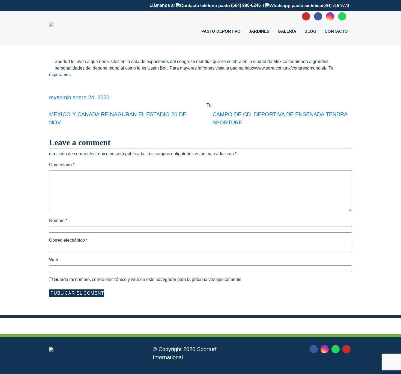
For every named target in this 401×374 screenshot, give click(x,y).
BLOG (310, 31)
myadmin (60, 97)
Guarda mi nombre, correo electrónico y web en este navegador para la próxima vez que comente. (148, 279)
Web (53, 260)
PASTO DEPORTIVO (221, 31)
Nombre (58, 220)
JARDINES (259, 31)
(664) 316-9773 (335, 5)
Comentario (61, 164)
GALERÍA (287, 31)
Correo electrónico (68, 240)
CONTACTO (336, 31)
